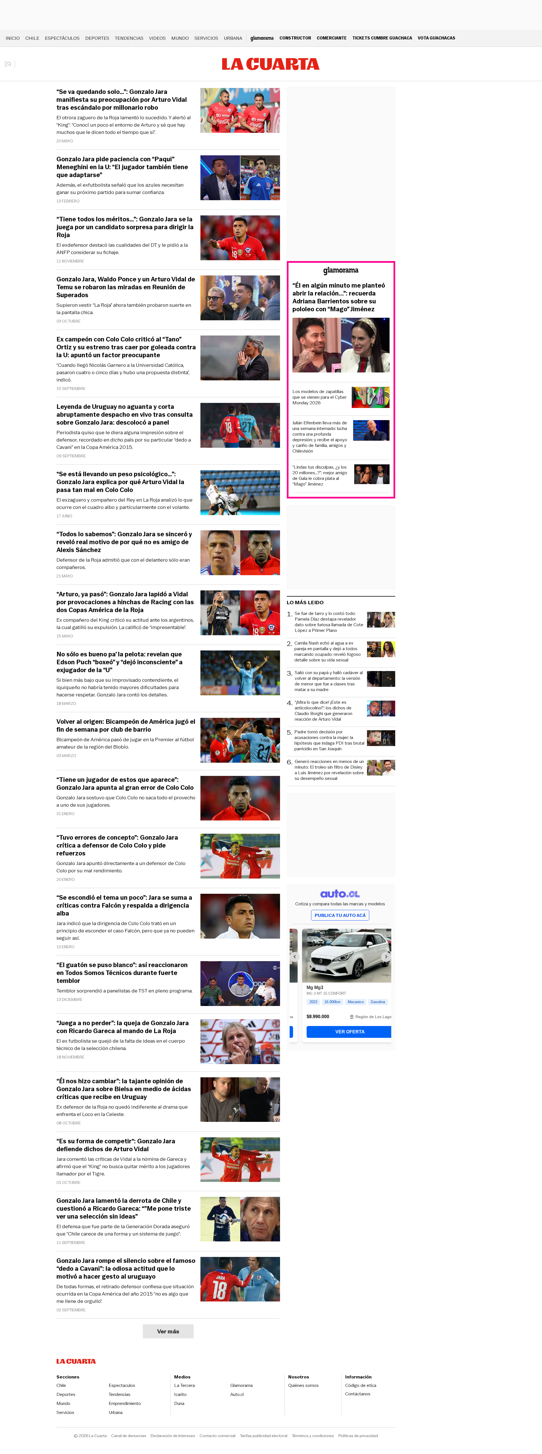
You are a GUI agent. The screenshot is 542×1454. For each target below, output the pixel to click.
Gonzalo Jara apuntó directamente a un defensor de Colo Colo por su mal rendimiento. (120, 867)
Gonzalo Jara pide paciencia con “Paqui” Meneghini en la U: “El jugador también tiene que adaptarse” (122, 167)
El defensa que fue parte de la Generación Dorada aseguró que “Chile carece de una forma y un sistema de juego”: (123, 1230)
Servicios (206, 38)
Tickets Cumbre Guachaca (382, 38)
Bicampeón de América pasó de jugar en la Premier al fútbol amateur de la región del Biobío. (125, 743)
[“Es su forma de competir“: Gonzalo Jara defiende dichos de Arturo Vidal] (240, 1160)
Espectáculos (62, 38)
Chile (32, 38)
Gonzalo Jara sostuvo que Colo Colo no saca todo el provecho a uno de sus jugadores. (125, 801)
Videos (157, 38)
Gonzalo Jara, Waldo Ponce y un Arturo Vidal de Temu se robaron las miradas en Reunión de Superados (125, 287)
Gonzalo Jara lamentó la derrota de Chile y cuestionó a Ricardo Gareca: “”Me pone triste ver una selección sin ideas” (123, 1209)
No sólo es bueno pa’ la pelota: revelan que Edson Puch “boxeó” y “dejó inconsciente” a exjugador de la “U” (119, 662)
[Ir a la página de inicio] (271, 64)
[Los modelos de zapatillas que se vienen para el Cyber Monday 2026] (371, 398)
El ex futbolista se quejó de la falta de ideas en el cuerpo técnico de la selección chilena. (120, 1044)
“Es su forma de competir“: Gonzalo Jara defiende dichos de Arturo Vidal (115, 1145)
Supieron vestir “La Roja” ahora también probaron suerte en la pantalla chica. (123, 308)
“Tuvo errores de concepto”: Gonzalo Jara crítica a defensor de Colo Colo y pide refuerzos (117, 845)
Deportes (97, 38)
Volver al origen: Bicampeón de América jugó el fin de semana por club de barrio (125, 726)
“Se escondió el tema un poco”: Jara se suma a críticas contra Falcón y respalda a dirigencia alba (124, 905)
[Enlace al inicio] (341, 272)
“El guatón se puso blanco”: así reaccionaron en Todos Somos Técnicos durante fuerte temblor (122, 973)
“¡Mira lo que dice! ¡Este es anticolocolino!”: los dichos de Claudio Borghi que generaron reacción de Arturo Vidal (323, 711)
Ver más (168, 1331)
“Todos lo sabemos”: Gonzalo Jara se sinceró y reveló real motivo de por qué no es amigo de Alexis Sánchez (124, 542)
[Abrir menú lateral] (10, 64)
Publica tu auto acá (340, 915)
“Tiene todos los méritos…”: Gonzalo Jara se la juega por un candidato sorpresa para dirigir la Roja (125, 227)
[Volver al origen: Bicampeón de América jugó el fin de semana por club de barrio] (240, 741)
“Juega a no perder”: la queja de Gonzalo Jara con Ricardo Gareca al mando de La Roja (122, 1027)
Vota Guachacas (436, 38)
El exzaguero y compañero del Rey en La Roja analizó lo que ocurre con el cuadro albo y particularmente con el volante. (124, 503)
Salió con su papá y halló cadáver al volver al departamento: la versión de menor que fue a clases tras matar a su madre (329, 681)
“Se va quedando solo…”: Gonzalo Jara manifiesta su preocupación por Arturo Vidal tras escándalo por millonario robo (121, 100)
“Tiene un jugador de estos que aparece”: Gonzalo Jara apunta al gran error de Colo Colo (125, 784)
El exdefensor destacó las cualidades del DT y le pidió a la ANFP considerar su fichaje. (122, 248)
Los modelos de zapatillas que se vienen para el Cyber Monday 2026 (319, 397)
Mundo (180, 38)
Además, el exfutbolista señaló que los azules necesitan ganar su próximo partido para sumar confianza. (119, 188)
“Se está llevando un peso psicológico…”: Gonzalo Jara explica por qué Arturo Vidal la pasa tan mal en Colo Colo (120, 482)
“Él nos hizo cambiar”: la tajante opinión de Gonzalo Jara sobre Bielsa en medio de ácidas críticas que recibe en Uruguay (123, 1089)
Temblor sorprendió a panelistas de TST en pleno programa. (124, 990)
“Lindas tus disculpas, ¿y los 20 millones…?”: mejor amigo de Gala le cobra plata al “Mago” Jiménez (319, 475)
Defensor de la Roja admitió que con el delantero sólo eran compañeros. (123, 563)
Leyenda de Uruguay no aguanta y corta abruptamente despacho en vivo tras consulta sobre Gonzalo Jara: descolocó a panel (124, 415)
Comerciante (332, 38)
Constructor (295, 38)
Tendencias (129, 38)
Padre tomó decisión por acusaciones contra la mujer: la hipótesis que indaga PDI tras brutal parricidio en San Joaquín (329, 740)
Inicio (13, 38)
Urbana (233, 38)
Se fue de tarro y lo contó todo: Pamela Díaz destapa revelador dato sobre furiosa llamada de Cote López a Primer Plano (329, 622)
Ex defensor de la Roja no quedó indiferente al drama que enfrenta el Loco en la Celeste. (122, 1110)
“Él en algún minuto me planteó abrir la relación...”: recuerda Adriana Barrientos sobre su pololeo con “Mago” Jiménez (338, 297)
